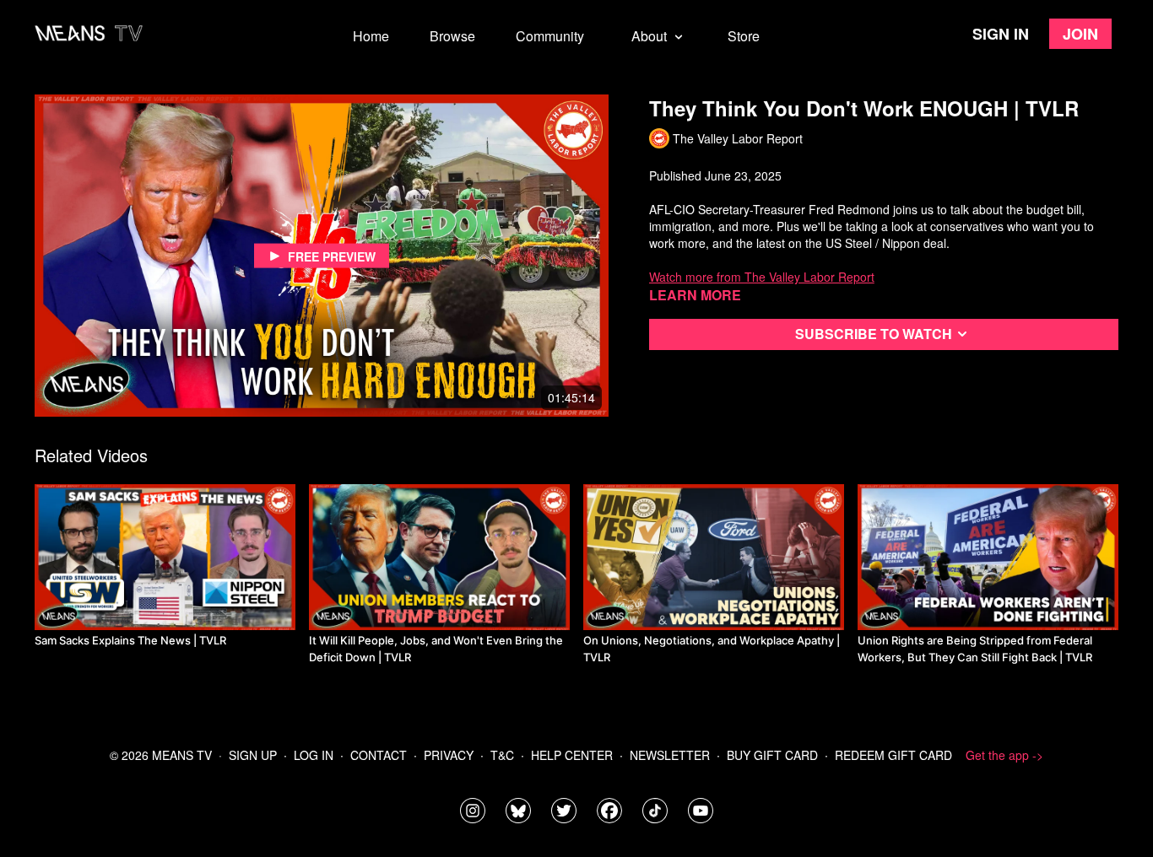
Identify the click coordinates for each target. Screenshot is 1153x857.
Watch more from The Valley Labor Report (761, 276)
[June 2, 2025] (165, 557)
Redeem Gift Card (893, 755)
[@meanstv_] (655, 810)
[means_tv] (472, 810)
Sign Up (253, 755)
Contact (378, 755)
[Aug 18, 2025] (988, 557)
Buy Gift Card (772, 755)
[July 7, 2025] (439, 557)
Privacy (449, 755)
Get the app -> (1004, 755)
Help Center (572, 755)
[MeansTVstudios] (518, 810)
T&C (502, 755)
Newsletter (670, 755)
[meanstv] (609, 810)
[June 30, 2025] (713, 557)
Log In (313, 755)
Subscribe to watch (873, 333)
